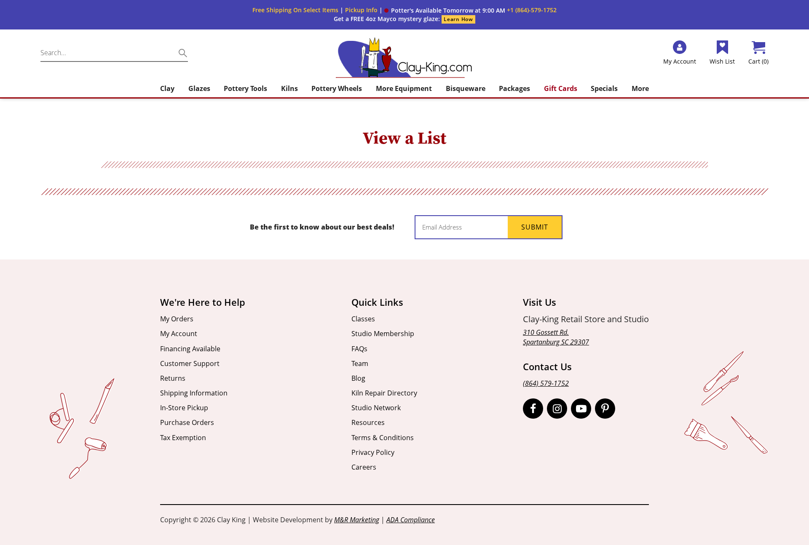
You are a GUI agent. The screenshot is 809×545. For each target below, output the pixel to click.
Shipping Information (194, 393)
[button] (444, 10)
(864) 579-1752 (546, 383)
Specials (604, 88)
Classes (363, 318)
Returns (172, 378)
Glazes (199, 88)
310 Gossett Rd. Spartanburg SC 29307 (556, 337)
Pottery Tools (245, 88)
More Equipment (404, 88)
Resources (368, 422)
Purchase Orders (187, 422)
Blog (358, 378)
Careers (363, 467)
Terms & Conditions (382, 437)
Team (359, 363)
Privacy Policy (372, 452)
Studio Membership (382, 333)
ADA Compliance (410, 519)
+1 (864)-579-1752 (532, 10)
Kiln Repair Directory (384, 393)
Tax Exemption (183, 437)
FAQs (359, 348)
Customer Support (190, 363)
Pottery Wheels (336, 88)
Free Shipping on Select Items (295, 10)
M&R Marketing (356, 519)
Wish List (722, 61)
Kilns (289, 88)
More (640, 88)
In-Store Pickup (184, 407)
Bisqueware (465, 88)
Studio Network (376, 407)
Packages (514, 88)
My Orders (176, 318)
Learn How (458, 19)
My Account (178, 333)
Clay (167, 88)
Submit (534, 227)
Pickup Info (361, 10)
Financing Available (190, 348)
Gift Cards (560, 88)
